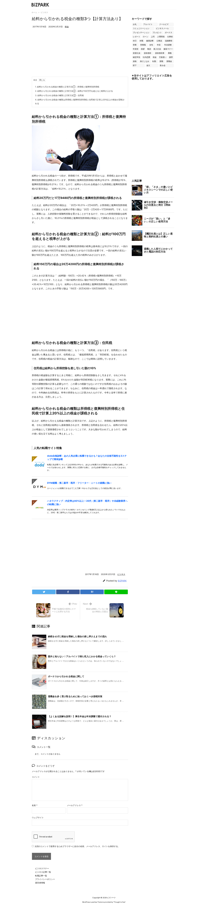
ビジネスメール (162, 28)
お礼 (135, 24)
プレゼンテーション (141, 32)
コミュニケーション (141, 28)
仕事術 (170, 37)
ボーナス (168, 32)
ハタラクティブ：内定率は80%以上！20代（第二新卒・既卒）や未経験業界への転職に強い (87, 502)
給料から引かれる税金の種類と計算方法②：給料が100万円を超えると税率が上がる (74, 91)
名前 (34, 805)
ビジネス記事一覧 (43, 872)
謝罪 (171, 57)
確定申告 (136, 57)
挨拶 (143, 49)
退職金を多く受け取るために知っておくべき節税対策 (75, 696)
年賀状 (135, 49)
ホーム (34, 12)
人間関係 (161, 37)
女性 (151, 45)
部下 (135, 65)
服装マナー (168, 49)
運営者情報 (40, 882)
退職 (161, 61)
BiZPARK (122, 580)
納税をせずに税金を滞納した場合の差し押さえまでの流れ (77, 636)
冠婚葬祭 (168, 41)
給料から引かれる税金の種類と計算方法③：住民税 (59, 95)
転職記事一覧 (41, 875)
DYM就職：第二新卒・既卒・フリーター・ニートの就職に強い (79, 482)
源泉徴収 (147, 53)
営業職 (143, 45)
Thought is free (119, 902)
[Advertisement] (80, 55)
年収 (159, 45)
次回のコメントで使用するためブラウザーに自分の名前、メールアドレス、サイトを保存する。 (77, 846)
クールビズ (164, 24)
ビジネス (44, 12)
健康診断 (150, 41)
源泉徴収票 (159, 53)
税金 (67, 26)
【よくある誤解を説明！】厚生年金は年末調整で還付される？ (79, 716)
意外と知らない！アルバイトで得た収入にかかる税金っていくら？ (82, 656)
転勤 (154, 61)
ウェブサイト (38, 817)
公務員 (159, 41)
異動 (170, 53)
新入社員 (157, 49)
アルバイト (148, 24)
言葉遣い (162, 57)
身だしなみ (144, 61)
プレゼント (157, 32)
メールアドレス (74, 805)
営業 (135, 45)
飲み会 (162, 65)
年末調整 (168, 45)
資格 (135, 61)
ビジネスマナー (42, 868)
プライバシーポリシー (45, 879)
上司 (153, 37)
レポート (136, 37)
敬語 (149, 49)
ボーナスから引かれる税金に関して (66, 676)
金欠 (148, 65)
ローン (145, 37)
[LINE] (116, 592)
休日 (135, 41)
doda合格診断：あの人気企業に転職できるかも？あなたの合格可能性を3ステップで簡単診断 (87, 457)
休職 (141, 41)
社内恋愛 (146, 57)
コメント (36, 777)
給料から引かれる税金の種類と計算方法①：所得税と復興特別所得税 (67, 86)
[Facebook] (68, 592)
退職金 (169, 61)
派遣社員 (136, 53)
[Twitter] (44, 592)
